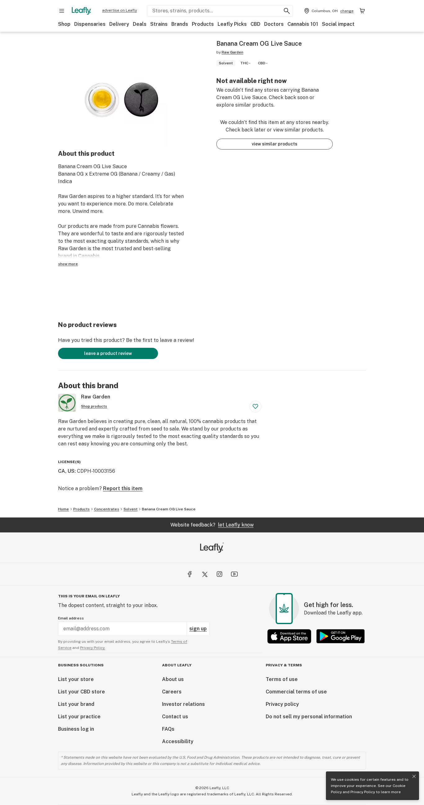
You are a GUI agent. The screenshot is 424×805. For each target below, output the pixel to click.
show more (68, 264)
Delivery (119, 24)
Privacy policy (282, 704)
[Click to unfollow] (255, 406)
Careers (172, 692)
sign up (198, 629)
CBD (255, 24)
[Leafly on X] (204, 574)
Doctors (274, 24)
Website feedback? (212, 525)
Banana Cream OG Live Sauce (169, 509)
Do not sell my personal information (309, 717)
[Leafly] (81, 11)
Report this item (122, 488)
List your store (76, 679)
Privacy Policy (362, 792)
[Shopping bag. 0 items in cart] (362, 11)
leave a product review (108, 353)
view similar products (274, 143)
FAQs (168, 729)
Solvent (131, 509)
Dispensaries (90, 24)
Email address (71, 618)
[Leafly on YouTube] (234, 574)
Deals (140, 24)
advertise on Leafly (119, 10)
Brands (179, 24)
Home (63, 509)
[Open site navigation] (61, 11)
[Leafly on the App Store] (289, 636)
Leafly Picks (232, 24)
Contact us (175, 717)
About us (173, 679)
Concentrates (106, 509)
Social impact (338, 24)
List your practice (79, 717)
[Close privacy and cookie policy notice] (414, 776)
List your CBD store (81, 692)
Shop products (94, 406)
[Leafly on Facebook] (189, 574)
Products (203, 24)
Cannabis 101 (302, 24)
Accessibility (177, 741)
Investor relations (183, 704)
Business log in (76, 729)
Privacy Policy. (92, 648)
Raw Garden (232, 52)
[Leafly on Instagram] (219, 574)
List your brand (76, 704)
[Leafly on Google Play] (340, 636)
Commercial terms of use (296, 692)
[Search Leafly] (287, 11)
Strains (159, 24)
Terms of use (282, 679)
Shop (64, 24)
